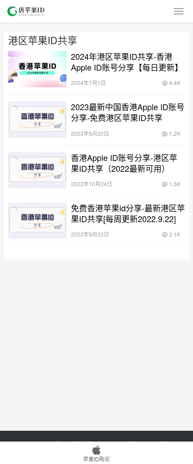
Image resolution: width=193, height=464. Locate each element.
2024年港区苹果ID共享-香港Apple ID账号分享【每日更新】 (127, 61)
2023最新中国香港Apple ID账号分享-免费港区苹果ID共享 (127, 112)
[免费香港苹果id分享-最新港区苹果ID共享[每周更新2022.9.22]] (37, 220)
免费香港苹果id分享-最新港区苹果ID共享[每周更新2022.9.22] (128, 213)
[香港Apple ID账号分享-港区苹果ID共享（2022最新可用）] (37, 170)
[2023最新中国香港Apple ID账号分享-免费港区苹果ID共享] (37, 119)
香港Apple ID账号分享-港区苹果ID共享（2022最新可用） (124, 163)
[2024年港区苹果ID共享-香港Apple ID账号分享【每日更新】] (37, 69)
